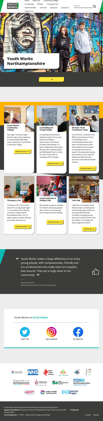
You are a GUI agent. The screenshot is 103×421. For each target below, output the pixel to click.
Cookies (88, 415)
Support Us (29, 11)
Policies (96, 415)
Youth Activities (30, 8)
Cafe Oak (88, 229)
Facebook (78, 339)
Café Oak (43, 8)
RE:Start (40, 4)
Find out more (21, 151)
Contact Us (65, 8)
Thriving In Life (52, 4)
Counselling (29, 4)
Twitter (25, 339)
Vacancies (53, 8)
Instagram (51, 339)
